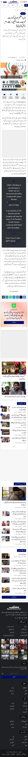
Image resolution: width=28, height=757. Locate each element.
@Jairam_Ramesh (14, 202)
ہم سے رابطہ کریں (24, 632)
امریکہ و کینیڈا (12, 721)
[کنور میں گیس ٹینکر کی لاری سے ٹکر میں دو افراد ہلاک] (23, 646)
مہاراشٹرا (12, 694)
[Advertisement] (14, 49)
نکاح (26, 745)
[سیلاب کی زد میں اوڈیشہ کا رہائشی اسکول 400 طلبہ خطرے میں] (6, 424)
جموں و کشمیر (25, 706)
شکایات (3, 754)
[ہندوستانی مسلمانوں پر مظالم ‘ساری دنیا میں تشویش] (6, 590)
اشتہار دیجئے (12, 632)
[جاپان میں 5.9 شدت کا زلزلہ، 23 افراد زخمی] (5, 657)
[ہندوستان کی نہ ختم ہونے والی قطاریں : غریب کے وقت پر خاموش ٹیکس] (6, 562)
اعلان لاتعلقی (24, 754)
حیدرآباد (22, 5)
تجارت (26, 740)
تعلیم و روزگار (12, 740)
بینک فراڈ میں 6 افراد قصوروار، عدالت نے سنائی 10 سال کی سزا (19, 408)
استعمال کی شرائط (12, 754)
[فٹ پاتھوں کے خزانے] (6, 556)
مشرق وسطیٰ (25, 727)
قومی (8, 5)
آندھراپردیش (12, 691)
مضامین (25, 737)
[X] (24, 618)
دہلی (26, 709)
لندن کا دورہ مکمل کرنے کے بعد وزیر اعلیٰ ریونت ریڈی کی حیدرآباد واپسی (19, 530)
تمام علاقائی (25, 688)
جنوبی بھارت (12, 706)
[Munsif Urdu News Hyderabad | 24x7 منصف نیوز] (13, 2)
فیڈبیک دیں (7, 754)
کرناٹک (25, 694)
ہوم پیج (26, 627)
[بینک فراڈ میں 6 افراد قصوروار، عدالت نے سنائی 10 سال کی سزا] (6, 409)
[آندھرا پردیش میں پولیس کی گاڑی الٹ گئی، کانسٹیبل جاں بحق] (5, 652)
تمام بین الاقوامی (24, 721)
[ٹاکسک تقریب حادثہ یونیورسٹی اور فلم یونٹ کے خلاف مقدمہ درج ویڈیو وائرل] (23, 652)
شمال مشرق (12, 709)
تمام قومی (25, 703)
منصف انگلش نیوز (24, 630)
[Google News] (14, 291)
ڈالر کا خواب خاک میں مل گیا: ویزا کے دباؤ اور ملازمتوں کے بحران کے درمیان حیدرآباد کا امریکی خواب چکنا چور (18, 580)
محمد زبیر (20, 58)
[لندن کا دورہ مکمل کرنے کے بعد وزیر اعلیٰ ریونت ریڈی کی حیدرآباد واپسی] (6, 531)
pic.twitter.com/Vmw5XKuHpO (14, 232)
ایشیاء (4, 5)
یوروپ (12, 727)
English (4, 2)
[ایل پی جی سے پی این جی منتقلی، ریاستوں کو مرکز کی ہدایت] (14, 652)
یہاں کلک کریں (14, 322)
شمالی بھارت (17, 10)
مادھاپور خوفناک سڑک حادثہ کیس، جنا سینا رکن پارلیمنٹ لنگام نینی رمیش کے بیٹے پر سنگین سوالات (18, 514)
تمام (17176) (13, 597)
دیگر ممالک (12, 724)
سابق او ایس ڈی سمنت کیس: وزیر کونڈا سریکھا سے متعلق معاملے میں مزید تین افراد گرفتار (18, 523)
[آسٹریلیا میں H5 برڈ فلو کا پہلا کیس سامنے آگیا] (14, 657)
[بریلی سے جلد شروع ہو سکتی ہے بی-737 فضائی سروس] (6, 432)
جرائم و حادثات (24, 743)
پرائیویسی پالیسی (18, 754)
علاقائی (13, 5)
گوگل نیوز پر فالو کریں (23, 635)
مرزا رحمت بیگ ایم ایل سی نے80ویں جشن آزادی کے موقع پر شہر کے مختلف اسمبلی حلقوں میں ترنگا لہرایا (18, 570)
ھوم (23, 10)
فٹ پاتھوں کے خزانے (22, 554)
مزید (13, 447)
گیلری (13, 745)
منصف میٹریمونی (11, 630)
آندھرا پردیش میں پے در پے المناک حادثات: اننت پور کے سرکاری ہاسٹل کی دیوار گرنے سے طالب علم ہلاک (18, 539)
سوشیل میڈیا (12, 743)
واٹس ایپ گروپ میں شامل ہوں (8, 635)
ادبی (13, 737)
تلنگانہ (17, 5)
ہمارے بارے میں (11, 627)
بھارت (13, 703)
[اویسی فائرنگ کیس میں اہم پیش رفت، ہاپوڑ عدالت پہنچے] (6, 439)
